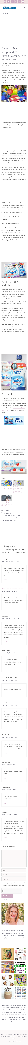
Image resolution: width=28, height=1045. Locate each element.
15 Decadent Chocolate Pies (12, 515)
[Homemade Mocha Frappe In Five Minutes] (7, 993)
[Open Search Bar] (24, 7)
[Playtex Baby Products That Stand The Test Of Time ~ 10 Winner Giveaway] (6, 498)
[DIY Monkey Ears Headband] (7, 980)
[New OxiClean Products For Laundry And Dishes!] (6, 483)
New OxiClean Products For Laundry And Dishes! (6, 488)
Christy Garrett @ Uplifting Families (12, 588)
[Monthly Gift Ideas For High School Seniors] (20, 954)
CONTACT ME (5, 1036)
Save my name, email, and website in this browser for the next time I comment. (14, 884)
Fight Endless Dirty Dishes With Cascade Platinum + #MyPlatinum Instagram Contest (18, 489)
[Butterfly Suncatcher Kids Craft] (20, 980)
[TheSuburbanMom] (9, 7)
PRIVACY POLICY (14, 1036)
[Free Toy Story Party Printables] (20, 967)
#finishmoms (7, 513)
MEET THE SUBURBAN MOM (8, 1034)
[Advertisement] (14, 32)
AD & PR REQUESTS (22, 1034)
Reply (5, 579)
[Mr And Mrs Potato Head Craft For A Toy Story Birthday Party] (7, 967)
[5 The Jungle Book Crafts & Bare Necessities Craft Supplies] (7, 954)
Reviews (6, 510)
